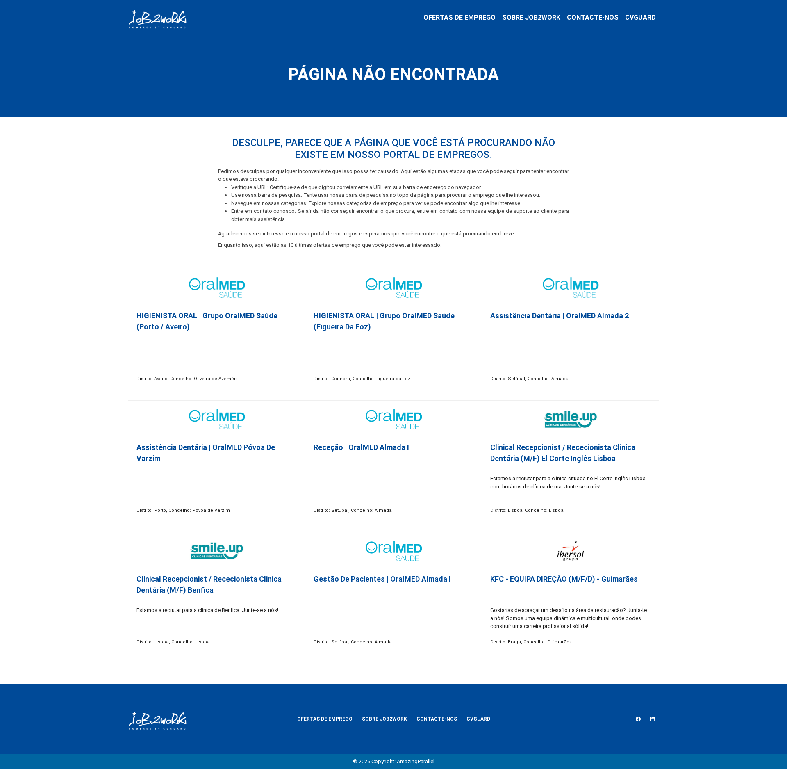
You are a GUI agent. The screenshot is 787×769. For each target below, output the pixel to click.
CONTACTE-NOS (593, 17)
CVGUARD (640, 17)
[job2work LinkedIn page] (652, 719)
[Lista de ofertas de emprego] (157, 17)
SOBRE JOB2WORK (531, 17)
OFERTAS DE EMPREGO (459, 17)
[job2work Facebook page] (638, 719)
